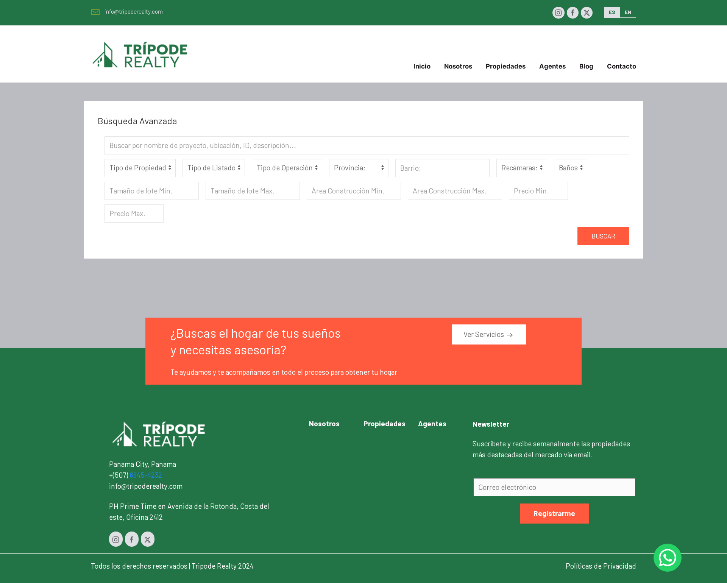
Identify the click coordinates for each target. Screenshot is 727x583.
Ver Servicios (484, 334)
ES (612, 12)
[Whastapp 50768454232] (668, 558)
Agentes (552, 66)
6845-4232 (145, 475)
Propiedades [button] (506, 66)
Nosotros (458, 66)
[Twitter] (587, 13)
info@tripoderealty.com (134, 11)
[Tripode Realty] (159, 433)
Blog (586, 66)
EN (628, 12)
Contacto (621, 66)
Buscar (603, 236)
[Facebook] (573, 13)
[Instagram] (558, 13)
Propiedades (385, 423)
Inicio (422, 66)
